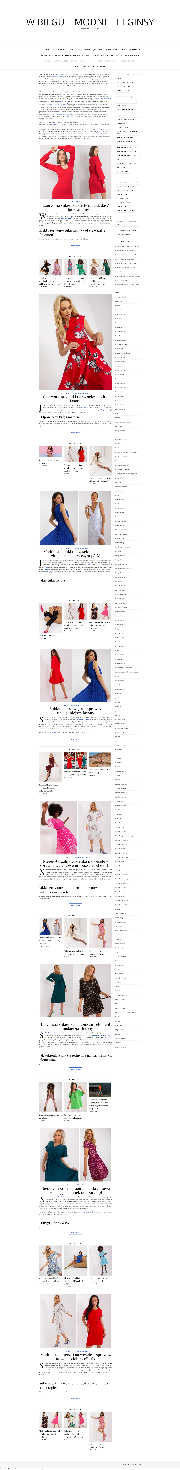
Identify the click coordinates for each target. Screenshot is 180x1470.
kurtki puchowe (120, 612)
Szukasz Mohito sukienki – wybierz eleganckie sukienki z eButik (50, 788)
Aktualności (118, 301)
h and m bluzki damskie (125, 120)
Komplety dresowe (121, 564)
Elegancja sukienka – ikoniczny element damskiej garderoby (75, 1026)
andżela (119, 90)
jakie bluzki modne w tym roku (126, 143)
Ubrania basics (120, 999)
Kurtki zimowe (119, 620)
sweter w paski (122, 198)
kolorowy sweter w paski (126, 163)
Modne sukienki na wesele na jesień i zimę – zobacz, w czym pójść (76, 553)
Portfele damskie (120, 724)
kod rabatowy (119, 499)
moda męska (119, 659)
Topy (117, 969)
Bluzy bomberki (120, 370)
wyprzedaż (42, 1214)
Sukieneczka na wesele (103, 99)
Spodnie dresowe (121, 793)
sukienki (104, 218)
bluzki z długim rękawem (123, 353)
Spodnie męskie (120, 801)
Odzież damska (84, 50)
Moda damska (119, 655)
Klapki (117, 495)
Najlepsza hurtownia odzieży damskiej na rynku (65, 61)
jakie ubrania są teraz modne (106, 50)
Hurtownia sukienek (121, 465)
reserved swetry (130, 190)
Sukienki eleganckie (121, 844)
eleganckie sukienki (121, 439)
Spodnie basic (119, 780)
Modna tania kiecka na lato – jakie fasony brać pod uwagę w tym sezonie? (125, 267)
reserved (118, 737)
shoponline (68, 705)
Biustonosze (119, 318)
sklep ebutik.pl (122, 194)
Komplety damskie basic (123, 560)
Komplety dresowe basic (123, 568)
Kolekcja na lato (120, 525)
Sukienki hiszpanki (120, 849)
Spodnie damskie (120, 788)
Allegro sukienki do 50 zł (126, 82)
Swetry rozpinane (121, 930)
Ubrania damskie (120, 1004)
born (133, 102)
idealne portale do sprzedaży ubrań (126, 474)
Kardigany (118, 491)
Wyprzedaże (119, 1030)
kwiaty (101, 134)
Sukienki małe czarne (122, 857)
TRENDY (118, 987)
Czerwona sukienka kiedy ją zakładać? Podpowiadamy (76, 207)
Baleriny (117, 305)
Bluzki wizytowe (120, 349)
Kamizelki (118, 482)
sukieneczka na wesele (65, 114)
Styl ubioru (118, 814)
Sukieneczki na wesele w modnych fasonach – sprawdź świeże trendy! (74, 1434)
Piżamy (117, 702)
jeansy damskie (120, 478)
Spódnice (118, 758)
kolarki (117, 504)
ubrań (86, 412)
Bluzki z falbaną (120, 357)
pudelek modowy (120, 732)
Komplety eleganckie (122, 573)
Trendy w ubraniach (121, 995)
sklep (102, 410)
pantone (118, 693)
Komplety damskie (121, 555)
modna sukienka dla (87, 1212)
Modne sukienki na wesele (123, 668)
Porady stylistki (120, 719)
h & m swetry (133, 116)
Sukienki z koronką (121, 905)
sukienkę (55, 124)
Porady (117, 715)
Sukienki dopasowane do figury (125, 836)
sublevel (118, 818)
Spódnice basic (120, 762)
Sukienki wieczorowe (122, 900)
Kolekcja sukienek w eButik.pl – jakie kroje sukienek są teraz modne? (50, 281)
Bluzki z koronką (120, 362)
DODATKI (118, 426)
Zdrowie (118, 1043)
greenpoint (121, 116)
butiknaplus (121, 105)
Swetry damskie (99, 66)
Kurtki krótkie (119, 599)
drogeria (118, 435)
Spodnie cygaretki (121, 784)
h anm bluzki (121, 123)
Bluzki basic (119, 327)
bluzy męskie (119, 379)
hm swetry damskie (124, 127)
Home (117, 461)
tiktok (117, 961)
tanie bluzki (121, 206)
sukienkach (68, 1392)
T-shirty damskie (120, 956)
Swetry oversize (120, 926)
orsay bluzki (129, 186)
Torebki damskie (120, 978)
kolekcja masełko (120, 521)
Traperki (118, 982)
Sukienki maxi (119, 862)
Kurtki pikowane (120, 603)
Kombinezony (119, 543)
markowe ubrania (123, 175)
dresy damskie (120, 430)
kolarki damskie (120, 508)
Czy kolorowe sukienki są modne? (126, 111)
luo (118, 167)
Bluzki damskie (96, 61)
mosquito (135, 183)
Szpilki (117, 952)
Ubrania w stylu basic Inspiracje (125, 1012)
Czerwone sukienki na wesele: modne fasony (75, 398)
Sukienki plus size (82, 66)
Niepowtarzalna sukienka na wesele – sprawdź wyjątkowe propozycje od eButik (75, 863)
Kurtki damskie (120, 590)
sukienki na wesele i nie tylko (56, 105)
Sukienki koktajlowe (121, 853)
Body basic (118, 392)
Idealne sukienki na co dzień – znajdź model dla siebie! (74, 1281)
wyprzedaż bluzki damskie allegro (126, 223)
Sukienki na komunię (121, 879)
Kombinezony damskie (122, 547)
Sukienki (117, 823)
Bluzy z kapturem (120, 387)
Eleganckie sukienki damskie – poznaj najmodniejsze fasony (97, 281)
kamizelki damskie (121, 487)
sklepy (117, 754)
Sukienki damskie (59, 50)
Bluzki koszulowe (120, 340)
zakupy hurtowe (120, 1038)
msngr (119, 186)
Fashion (117, 448)
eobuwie (118, 443)
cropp (117, 413)
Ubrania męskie (120, 1008)
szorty (117, 935)
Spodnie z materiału (121, 810)
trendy (46, 567)
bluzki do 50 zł (122, 94)
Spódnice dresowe (121, 771)
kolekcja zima (119, 538)
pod (78, 79)
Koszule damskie (128, 61)
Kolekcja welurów (121, 530)
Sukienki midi (119, 866)
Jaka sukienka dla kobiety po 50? (127, 132)
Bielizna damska (120, 314)
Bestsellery (119, 310)
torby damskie (120, 974)
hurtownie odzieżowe (122, 469)
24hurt (119, 78)
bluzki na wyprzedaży (125, 98)
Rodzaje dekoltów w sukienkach (125, 55)
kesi (118, 159)
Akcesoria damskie (121, 297)
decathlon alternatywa (122, 422)
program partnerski (121, 728)
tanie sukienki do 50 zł (125, 210)
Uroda (117, 1017)
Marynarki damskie (121, 646)
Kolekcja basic (119, 512)
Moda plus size (120, 663)
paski (117, 698)
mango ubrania (122, 171)
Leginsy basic (119, 637)
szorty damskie (120, 943)
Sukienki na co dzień (75, 1185)
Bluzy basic (118, 366)
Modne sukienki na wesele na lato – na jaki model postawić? (99, 625)
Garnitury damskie (121, 456)
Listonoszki (119, 642)
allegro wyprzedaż (124, 86)
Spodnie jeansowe (121, 797)
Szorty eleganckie (121, 948)
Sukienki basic (119, 827)
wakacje (117, 1021)
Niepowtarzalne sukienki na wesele (75, 393)
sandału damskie (120, 745)
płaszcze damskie (121, 711)
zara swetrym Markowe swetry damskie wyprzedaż (127, 229)
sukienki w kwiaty (120, 896)
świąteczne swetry (124, 234)
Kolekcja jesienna (120, 517)
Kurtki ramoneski (120, 616)
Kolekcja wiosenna (121, 534)
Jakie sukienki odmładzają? (127, 151)
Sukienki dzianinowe (121, 840)
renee (119, 190)
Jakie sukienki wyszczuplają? (127, 155)
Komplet (118, 551)
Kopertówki (119, 581)
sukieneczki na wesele (59, 76)
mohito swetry (122, 183)
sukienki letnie (91, 134)
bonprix (65, 732)
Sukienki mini (119, 870)
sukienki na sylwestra (122, 883)
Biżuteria (118, 323)
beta (127, 90)
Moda (72, 50)
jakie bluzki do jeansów (125, 137)
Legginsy (45, 50)
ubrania (60, 101)
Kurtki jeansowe (120, 594)
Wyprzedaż (119, 1025)
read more (75, 246)
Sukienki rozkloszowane (122, 892)
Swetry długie (119, 918)
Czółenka (118, 418)
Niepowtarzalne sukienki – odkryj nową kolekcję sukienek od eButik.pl (75, 1190)
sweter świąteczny (124, 202)
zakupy (117, 1034)
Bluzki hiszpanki (120, 336)
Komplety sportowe (121, 577)
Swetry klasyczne (120, 922)
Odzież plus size (120, 685)
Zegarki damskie (120, 1047)
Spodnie (117, 775)
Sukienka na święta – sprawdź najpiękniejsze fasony (76, 710)
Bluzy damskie (111, 61)
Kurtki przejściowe (121, 607)
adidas (117, 293)
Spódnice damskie (121, 767)
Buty (116, 400)
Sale (116, 741)
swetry (117, 909)
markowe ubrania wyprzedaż (127, 179)
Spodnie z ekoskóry (121, 805)
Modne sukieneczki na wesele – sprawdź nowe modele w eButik (73, 468)
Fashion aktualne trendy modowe (126, 452)
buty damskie (119, 405)
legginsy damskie (120, 624)
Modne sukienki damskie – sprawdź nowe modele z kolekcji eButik (75, 281)
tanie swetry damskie (125, 214)
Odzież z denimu (120, 689)
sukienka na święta (83, 719)
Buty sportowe (120, 409)
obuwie (117, 676)
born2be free (119, 396)
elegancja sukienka (99, 1035)
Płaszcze (118, 706)
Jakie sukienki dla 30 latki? (127, 147)
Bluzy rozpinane (120, 383)
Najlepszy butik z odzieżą (97, 55)
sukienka (42, 109)
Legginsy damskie (121, 629)
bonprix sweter (122, 102)
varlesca (120, 218)
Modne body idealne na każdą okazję (127, 285)
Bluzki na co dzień (121, 344)
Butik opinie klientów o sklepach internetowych (62, 55)
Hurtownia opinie (129, 50)
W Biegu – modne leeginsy (90, 21)
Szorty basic (119, 939)
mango (125, 167)
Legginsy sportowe (121, 633)
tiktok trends (119, 965)
